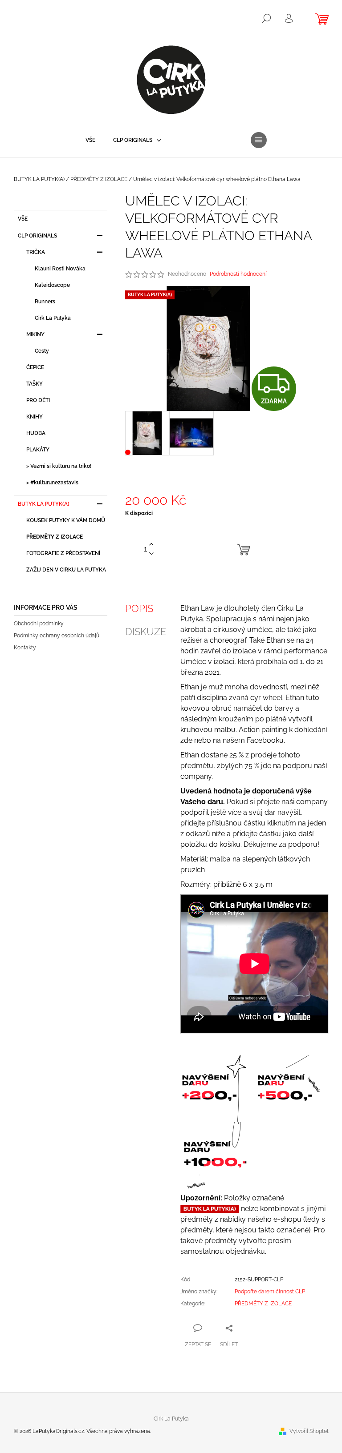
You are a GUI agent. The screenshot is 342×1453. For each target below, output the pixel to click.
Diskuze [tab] (145, 631)
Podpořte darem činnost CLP (270, 1291)
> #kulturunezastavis (52, 482)
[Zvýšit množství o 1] (151, 544)
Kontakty (25, 647)
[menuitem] (90, 140)
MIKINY (35, 334)
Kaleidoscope (52, 285)
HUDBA (35, 433)
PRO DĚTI (38, 400)
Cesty (42, 351)
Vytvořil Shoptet (309, 1431)
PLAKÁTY (37, 450)
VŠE (23, 219)
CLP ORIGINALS (37, 236)
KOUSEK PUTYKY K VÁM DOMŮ (65, 520)
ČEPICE (35, 367)
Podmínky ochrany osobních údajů (56, 635)
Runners (45, 301)
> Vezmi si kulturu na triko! (58, 466)
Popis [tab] (139, 608)
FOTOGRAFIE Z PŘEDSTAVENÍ (63, 553)
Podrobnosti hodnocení (238, 274)
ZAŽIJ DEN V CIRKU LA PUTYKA (66, 570)
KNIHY (34, 417)
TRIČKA (35, 252)
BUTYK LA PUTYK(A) (43, 504)
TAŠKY (34, 384)
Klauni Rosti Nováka (60, 269)
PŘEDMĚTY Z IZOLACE (54, 537)
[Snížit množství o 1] (151, 554)
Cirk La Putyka (53, 318)
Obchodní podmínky (39, 623)
